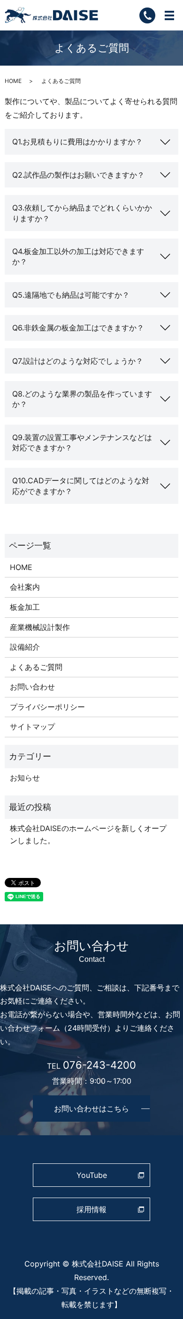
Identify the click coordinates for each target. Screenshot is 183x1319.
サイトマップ (32, 726)
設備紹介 (25, 647)
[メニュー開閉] (169, 15)
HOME (13, 80)
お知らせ (25, 777)
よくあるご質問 (36, 667)
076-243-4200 (99, 1064)
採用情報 (91, 1209)
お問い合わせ (32, 686)
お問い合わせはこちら (91, 1108)
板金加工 (25, 607)
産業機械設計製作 (40, 627)
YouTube (91, 1175)
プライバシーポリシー (47, 707)
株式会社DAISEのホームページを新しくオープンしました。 (88, 834)
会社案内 (25, 587)
